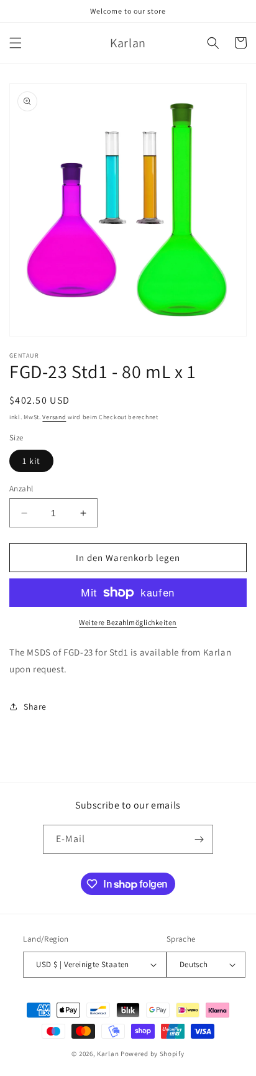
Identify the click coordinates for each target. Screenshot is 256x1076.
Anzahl (21, 488)
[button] (15, 43)
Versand (54, 417)
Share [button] (35, 706)
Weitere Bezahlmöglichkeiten (128, 622)
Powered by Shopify (153, 1053)
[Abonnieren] (199, 839)
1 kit (31, 460)
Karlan (108, 1053)
